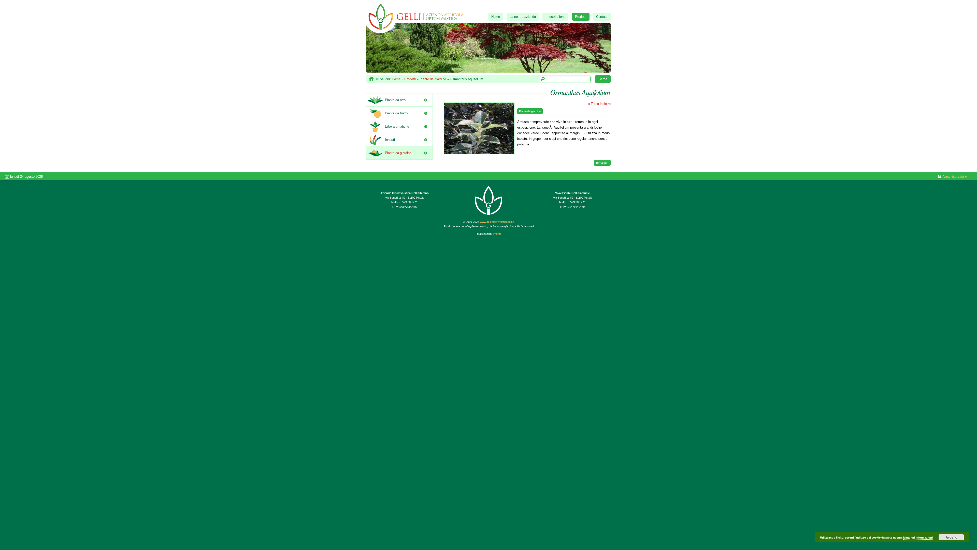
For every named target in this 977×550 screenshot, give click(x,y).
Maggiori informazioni (918, 537)
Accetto (951, 537)
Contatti (602, 17)
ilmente (497, 233)
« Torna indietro (599, 104)
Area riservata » (954, 176)
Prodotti (580, 17)
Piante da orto (395, 100)
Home (495, 17)
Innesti (390, 140)
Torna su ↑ (602, 162)
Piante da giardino (433, 79)
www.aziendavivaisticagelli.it (497, 221)
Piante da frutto (396, 113)
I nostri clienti (555, 17)
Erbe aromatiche (397, 126)
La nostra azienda (523, 17)
